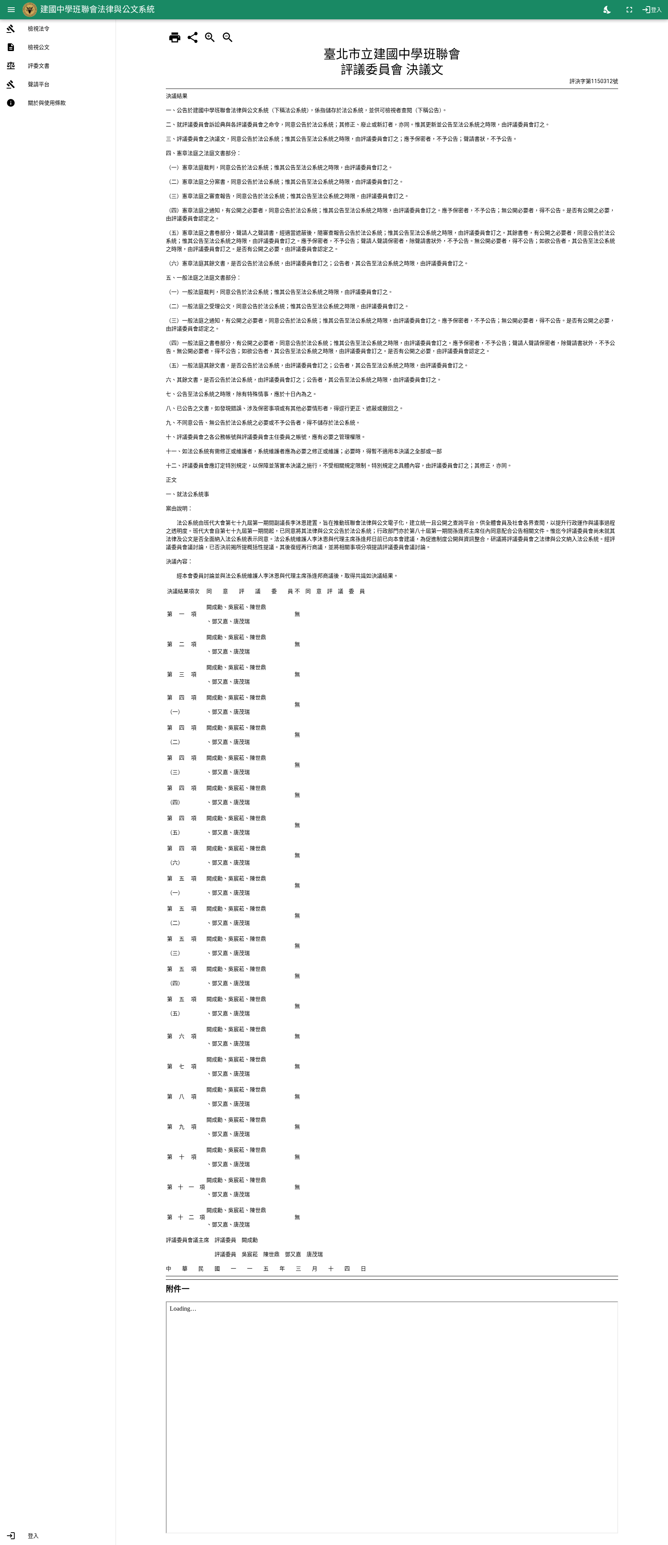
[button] (58, 1535)
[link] (58, 28)
